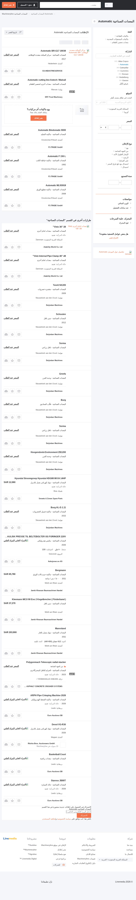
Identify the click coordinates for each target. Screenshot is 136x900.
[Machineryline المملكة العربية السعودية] (124, 5)
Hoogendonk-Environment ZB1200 (48, 452)
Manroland (60, 628)
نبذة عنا (130, 845)
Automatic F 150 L (57, 156)
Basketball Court (57, 754)
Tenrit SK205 (59, 285)
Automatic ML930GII (56, 185)
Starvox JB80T (58, 780)
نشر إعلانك (38, 118)
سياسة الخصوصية (64, 819)
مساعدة (130, 850)
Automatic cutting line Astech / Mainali (47, 80)
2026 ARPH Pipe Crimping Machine (48, 695)
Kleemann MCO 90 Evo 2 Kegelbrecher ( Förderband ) (39, 599)
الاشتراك (83, 815)
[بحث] (98, 5)
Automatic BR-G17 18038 (53, 51)
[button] (12, 71)
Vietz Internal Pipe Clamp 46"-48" (49, 256)
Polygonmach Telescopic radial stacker (46, 662)
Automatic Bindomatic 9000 (52, 130)
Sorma (62, 343)
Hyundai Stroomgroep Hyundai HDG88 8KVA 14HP (40, 478)
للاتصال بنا (129, 854)
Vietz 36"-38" (59, 227)
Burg (63, 400)
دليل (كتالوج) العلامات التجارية (83, 863)
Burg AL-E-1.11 (58, 507)
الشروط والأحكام (88, 845)
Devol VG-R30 (59, 724)
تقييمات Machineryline (86, 859)
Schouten (61, 314)
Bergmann (60, 570)
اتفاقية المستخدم (49, 819)
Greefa (62, 374)
